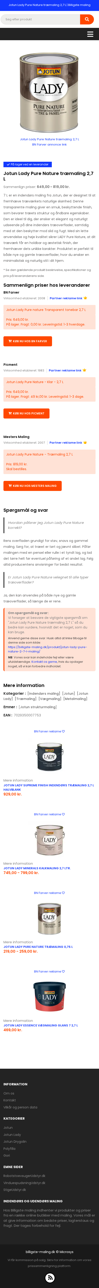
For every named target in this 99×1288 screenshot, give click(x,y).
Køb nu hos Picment (28, 413)
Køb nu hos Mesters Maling (35, 486)
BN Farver (11, 292)
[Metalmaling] (75, 699)
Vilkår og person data (20, 1107)
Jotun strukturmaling (37, 707)
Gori (6, 1155)
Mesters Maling (16, 437)
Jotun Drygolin (14, 1141)
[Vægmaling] (49, 699)
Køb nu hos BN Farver (30, 341)
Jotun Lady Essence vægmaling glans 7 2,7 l (40, 1025)
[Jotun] (68, 693)
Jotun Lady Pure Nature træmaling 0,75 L (38, 947)
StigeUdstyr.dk (14, 1189)
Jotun (8, 1127)
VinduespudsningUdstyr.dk (24, 1183)
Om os (8, 1093)
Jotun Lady (12, 1134)
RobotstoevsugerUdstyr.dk (24, 1176)
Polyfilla (9, 1148)
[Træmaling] (26, 699)
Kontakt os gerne (44, 662)
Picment (10, 364)
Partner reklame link (66, 298)
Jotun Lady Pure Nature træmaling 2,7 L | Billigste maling (49, 5)
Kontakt (9, 1100)
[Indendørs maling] (43, 693)
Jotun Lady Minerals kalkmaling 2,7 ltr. (37, 868)
